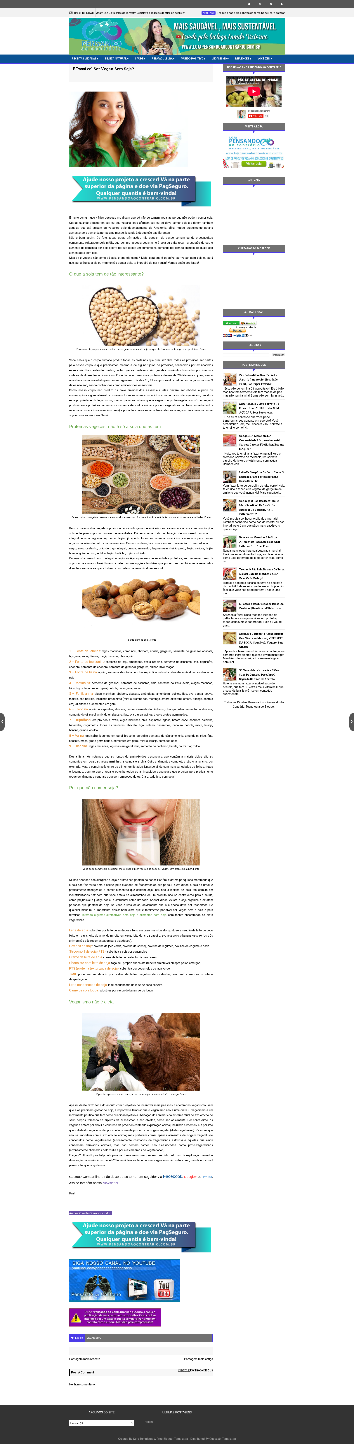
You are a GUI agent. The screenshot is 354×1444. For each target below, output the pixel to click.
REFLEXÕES (242, 58)
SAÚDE (139, 58)
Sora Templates (143, 1439)
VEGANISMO (219, 58)
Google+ (190, 1177)
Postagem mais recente (84, 1359)
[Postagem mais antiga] (351, 722)
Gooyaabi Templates (222, 1439)
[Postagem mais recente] (2, 722)
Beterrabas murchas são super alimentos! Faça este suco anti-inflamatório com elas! (260, 542)
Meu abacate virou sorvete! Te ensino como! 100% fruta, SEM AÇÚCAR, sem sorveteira (259, 408)
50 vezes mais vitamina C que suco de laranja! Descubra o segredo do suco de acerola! (259, 674)
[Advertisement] (254, 214)
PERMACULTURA (162, 58)
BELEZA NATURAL (116, 58)
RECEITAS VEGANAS (84, 58)
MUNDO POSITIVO (192, 58)
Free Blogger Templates (172, 1439)
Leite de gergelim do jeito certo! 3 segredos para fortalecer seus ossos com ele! (261, 477)
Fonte (203, 349)
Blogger (270, 706)
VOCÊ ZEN (264, 58)
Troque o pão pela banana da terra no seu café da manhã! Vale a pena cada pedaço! (261, 574)
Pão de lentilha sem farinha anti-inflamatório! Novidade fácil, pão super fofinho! (258, 379)
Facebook (172, 1176)
